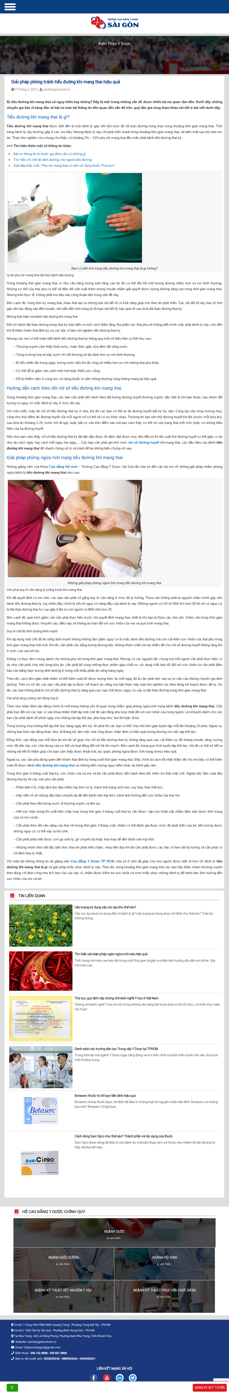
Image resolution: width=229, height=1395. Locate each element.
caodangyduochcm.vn (42, 1341)
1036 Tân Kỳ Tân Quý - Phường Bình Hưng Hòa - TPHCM (60, 1330)
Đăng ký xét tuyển (210, 1387)
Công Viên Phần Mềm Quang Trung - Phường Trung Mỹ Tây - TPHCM (67, 1324)
